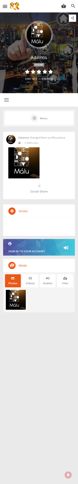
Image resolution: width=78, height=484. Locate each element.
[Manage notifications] (68, 475)
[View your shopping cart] (63, 6)
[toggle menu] (6, 100)
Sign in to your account (26, 251)
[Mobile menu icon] (5, 6)
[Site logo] (15, 6)
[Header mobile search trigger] (73, 6)
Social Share (39, 191)
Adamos (23, 137)
